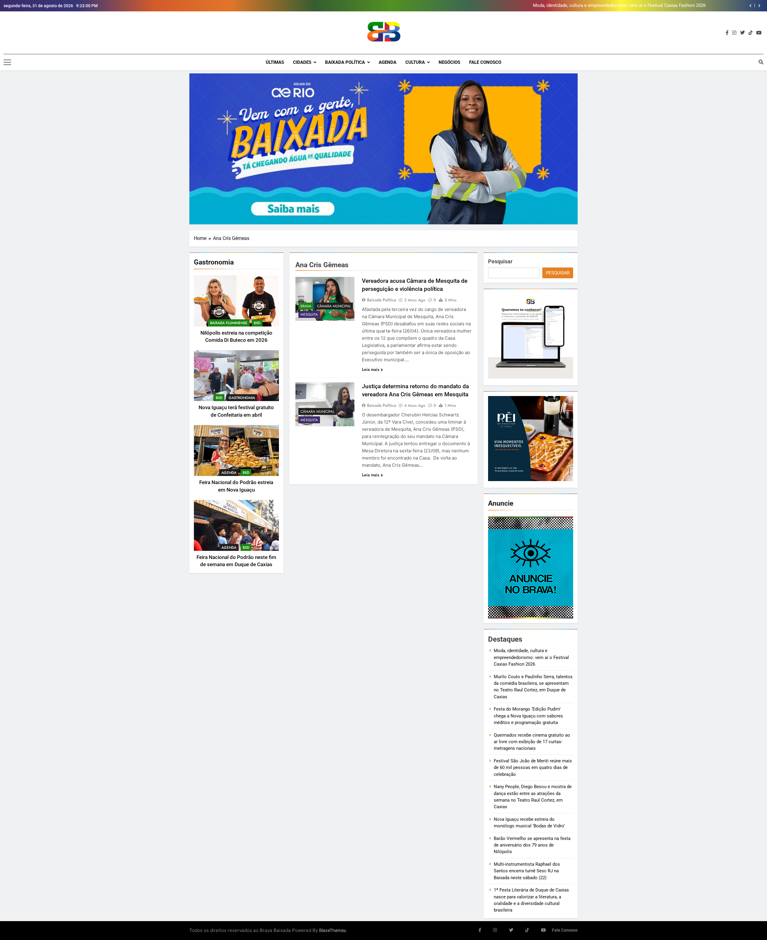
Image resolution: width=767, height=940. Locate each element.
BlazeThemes (332, 930)
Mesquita (309, 314)
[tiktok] (750, 33)
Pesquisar (500, 261)
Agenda (387, 62)
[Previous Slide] (750, 5)
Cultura (415, 62)
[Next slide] (759, 5)
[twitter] (742, 33)
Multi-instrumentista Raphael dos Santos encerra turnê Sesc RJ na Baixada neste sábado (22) (527, 871)
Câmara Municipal (334, 306)
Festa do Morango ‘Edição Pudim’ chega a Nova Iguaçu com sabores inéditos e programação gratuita (528, 715)
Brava (306, 306)
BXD (257, 323)
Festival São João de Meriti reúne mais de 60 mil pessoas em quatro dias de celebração (533, 767)
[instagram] (734, 33)
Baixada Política (345, 62)
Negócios (449, 62)
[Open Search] (761, 62)
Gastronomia (242, 398)
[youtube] (758, 33)
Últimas (275, 62)
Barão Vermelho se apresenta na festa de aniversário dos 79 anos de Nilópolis (532, 845)
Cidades (302, 62)
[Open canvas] (7, 62)
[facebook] (727, 33)
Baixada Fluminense (228, 323)
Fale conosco (485, 62)
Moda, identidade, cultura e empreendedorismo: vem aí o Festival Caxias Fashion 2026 (531, 657)
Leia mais (370, 369)
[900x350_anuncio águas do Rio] (383, 148)
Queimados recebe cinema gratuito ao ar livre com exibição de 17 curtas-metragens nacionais (532, 741)
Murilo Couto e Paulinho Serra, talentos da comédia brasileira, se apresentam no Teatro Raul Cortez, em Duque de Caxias (585, 5)
